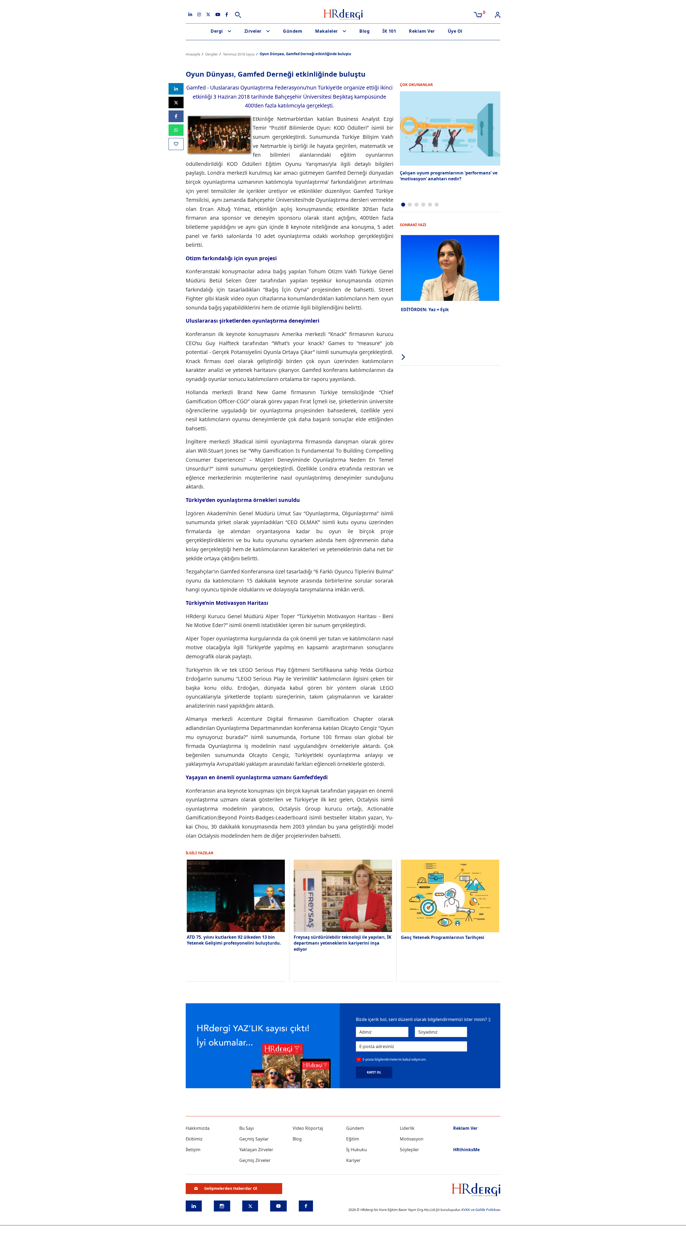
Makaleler (326, 31)
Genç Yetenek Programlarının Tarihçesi (442, 937)
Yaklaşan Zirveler (256, 1150)
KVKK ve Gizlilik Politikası (480, 1209)
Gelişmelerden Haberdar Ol (230, 1188)
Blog (364, 31)
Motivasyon (411, 1139)
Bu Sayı (246, 1128)
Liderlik (407, 1128)
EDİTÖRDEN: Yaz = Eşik (425, 309)
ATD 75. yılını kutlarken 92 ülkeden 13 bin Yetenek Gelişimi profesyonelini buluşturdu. (234, 940)
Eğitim (352, 1139)
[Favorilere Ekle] (176, 144)
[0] (478, 14)
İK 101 (389, 31)
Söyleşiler (409, 1150)
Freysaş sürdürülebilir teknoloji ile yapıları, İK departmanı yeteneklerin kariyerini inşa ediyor (343, 943)
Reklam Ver (422, 31)
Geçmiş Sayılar (254, 1139)
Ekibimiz (194, 1139)
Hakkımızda (198, 1128)
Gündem (292, 31)
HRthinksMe (466, 1150)
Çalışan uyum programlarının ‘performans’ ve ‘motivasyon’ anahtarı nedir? (448, 176)
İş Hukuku (356, 1150)
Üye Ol (455, 31)
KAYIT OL (374, 1072)
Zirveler (253, 31)
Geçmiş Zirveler (255, 1160)
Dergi (217, 31)
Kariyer (353, 1160)
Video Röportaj (308, 1128)
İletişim (193, 1150)
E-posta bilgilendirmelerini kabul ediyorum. (394, 1059)
